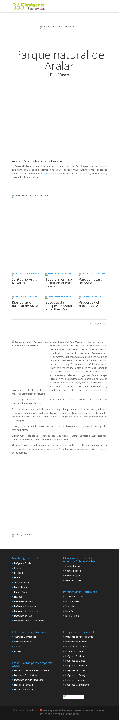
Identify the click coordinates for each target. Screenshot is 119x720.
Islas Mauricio (72, 615)
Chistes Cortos (72, 565)
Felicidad (18, 572)
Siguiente (100, 323)
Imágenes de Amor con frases (80, 636)
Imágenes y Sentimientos (78, 684)
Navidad (18, 596)
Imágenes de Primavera (26, 611)
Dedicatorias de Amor (76, 641)
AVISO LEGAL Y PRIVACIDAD (89, 710)
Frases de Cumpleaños (25, 675)
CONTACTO (72, 714)
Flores (17, 577)
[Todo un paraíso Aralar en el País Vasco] (59, 273)
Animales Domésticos (25, 636)
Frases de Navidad (23, 684)
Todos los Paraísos (75, 596)
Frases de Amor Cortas (76, 646)
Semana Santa (21, 582)
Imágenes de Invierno (25, 606)
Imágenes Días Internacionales (29, 620)
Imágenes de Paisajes (76, 675)
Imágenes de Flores (75, 670)
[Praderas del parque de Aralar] (93, 296)
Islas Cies (70, 611)
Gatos (17, 646)
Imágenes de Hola (23, 615)
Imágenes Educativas (75, 680)
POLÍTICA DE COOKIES (52, 714)
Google (17, 567)
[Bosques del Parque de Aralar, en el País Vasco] (59, 296)
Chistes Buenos (73, 570)
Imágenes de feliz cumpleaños (29, 679)
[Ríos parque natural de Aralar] (26, 296)
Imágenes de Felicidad (76, 665)
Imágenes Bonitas (23, 563)
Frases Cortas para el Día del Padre (32, 670)
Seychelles (70, 606)
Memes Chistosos (74, 580)
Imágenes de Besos (75, 660)
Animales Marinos (23, 641)
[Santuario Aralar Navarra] (25, 273)
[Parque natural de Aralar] (92, 273)
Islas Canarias (72, 601)
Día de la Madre (22, 587)
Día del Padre (21, 591)
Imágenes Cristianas (75, 656)
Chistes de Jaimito (74, 575)
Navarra (48, 173)
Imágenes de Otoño (24, 601)
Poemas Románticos (75, 651)
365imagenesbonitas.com (57, 710)
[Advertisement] (59, 118)
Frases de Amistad (23, 689)
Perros (17, 651)
